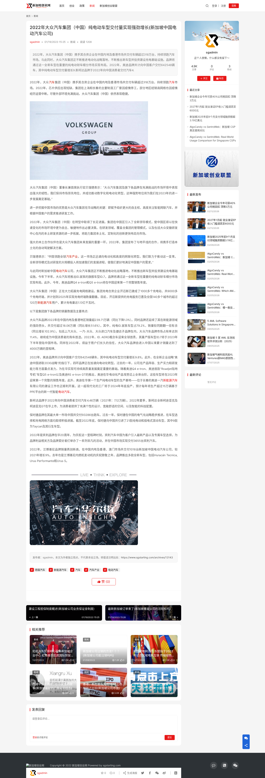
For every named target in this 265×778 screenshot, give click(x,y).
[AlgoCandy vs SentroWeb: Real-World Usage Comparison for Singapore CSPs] (196, 274)
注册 (223, 5)
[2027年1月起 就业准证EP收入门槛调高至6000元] (196, 224)
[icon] (213, 765)
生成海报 (131, 772)
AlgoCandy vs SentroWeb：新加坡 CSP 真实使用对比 (221, 257)
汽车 (52, 82)
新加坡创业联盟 (108, 5)
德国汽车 (40, 569)
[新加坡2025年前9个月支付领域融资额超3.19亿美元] (196, 240)
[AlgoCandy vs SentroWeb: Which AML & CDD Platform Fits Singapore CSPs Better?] (196, 291)
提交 (169, 737)
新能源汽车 (44, 302)
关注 (205, 78)
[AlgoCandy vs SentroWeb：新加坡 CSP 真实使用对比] (196, 257)
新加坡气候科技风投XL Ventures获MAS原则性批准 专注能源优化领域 (221, 358)
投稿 (234, 5)
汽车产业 (72, 256)
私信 (221, 78)
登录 (214, 5)
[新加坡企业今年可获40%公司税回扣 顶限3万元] (196, 207)
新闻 (92, 5)
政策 (82, 5)
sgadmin (35, 41)
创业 (71, 5)
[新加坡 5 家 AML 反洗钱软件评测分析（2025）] (196, 341)
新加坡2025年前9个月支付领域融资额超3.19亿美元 (221, 240)
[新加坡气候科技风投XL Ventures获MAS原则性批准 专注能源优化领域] (196, 358)
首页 (61, 5)
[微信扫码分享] (157, 773)
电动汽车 (61, 271)
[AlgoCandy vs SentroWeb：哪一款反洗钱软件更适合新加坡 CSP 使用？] (196, 308)
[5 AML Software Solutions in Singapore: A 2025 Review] (196, 324)
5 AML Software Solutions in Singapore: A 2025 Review (220, 324)
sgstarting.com (112, 765)
